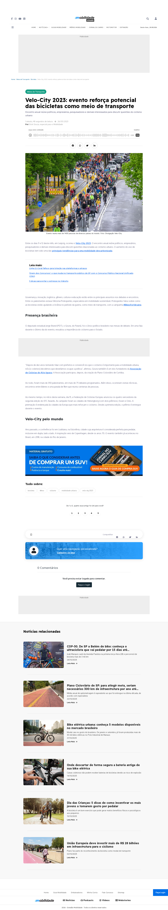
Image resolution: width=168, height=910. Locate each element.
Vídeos (105, 900)
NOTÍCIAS (43, 27)
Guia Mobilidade (59, 892)
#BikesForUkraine (132, 305)
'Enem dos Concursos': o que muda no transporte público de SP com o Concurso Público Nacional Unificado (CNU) (81, 274)
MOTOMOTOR (111, 27)
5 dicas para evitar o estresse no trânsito (48, 281)
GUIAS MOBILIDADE (58, 27)
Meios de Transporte (22, 79)
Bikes (42, 490)
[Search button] (147, 18)
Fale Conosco (107, 892)
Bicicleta (33, 79)
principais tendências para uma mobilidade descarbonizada (82, 250)
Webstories (124, 900)
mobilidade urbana (69, 490)
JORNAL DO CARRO (96, 27)
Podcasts (88, 900)
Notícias (70, 900)
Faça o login (84, 584)
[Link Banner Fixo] (84, 461)
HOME (34, 27)
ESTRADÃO (124, 27)
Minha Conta (92, 892)
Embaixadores (76, 892)
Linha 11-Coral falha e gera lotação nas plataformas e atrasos (58, 268)
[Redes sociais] (12, 18)
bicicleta (31, 490)
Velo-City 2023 (83, 243)
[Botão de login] (156, 18)
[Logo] (85, 18)
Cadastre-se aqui (66, 552)
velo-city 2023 (87, 490)
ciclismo (53, 490)
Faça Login (160, 892)
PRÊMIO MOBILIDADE (78, 27)
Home (13, 79)
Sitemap (121, 892)
